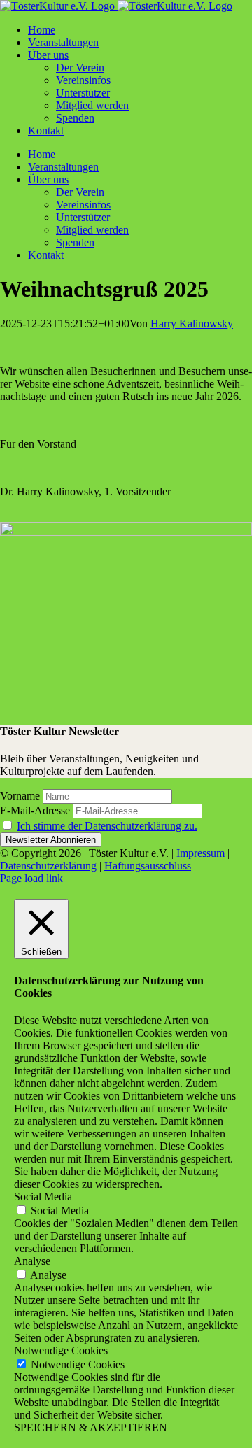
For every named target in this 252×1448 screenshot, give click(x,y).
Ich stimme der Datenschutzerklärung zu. (107, 826)
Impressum (200, 853)
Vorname (20, 796)
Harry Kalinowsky (191, 323)
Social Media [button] (43, 1196)
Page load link (31, 878)
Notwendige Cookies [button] (61, 1350)
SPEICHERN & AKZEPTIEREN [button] (90, 1427)
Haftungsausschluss (147, 866)
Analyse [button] (32, 1261)
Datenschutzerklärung (48, 866)
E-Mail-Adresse (35, 810)
